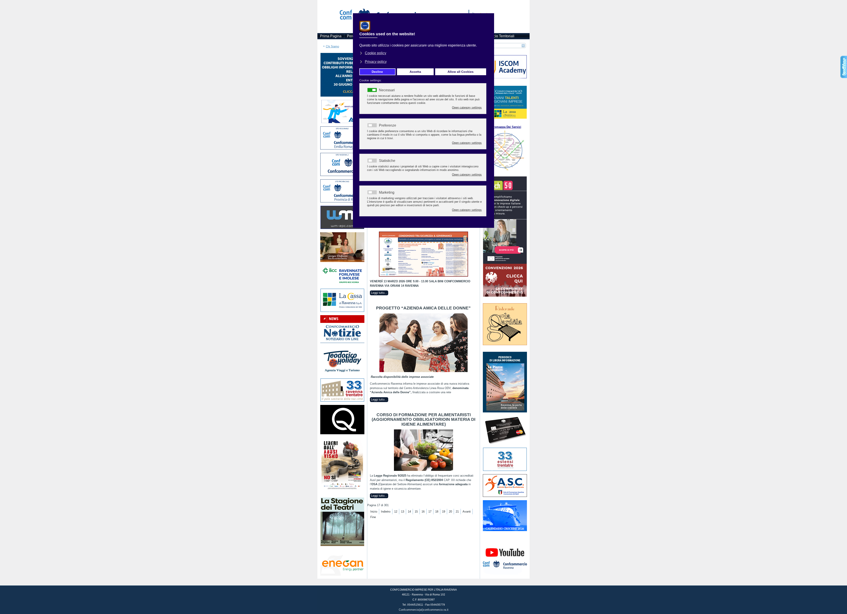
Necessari (387, 90)
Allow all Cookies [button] (461, 71)
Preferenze (387, 125)
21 (457, 511)
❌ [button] (489, 17)
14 (409, 511)
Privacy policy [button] (376, 62)
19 (443, 511)
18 (436, 511)
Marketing (386, 192)
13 (402, 511)
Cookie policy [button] (375, 53)
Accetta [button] (415, 71)
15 (416, 511)
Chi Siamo (332, 46)
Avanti (467, 511)
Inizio (373, 511)
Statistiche (387, 161)
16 (423, 511)
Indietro (385, 511)
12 (395, 511)
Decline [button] (377, 71)
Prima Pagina (330, 36)
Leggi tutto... (379, 292)
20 (450, 511)
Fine (373, 517)
